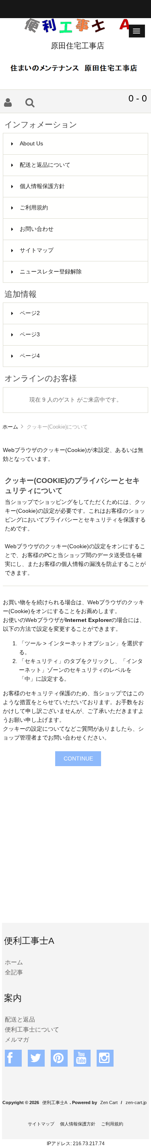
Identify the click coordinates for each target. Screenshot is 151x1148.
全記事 (14, 972)
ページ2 (30, 313)
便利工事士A (54, 1102)
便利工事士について (32, 1029)
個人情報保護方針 (42, 186)
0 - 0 (137, 98)
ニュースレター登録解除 (51, 272)
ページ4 (30, 356)
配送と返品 (20, 1019)
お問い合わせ (37, 229)
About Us (31, 144)
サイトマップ (37, 250)
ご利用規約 (34, 208)
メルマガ (17, 1039)
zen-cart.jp (136, 1102)
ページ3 (30, 335)
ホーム (10, 427)
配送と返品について (45, 165)
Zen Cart (109, 1102)
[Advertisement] (75, 841)
